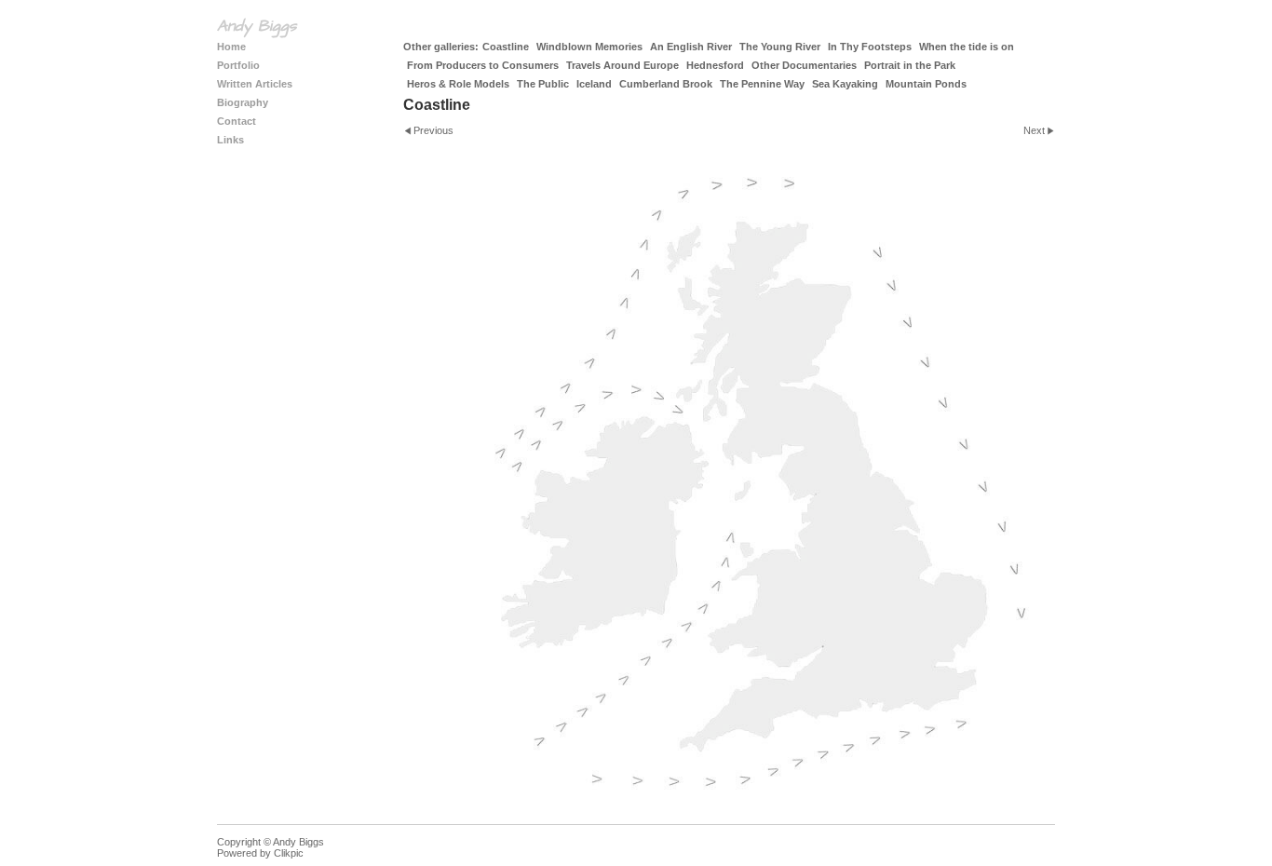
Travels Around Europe (622, 65)
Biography (242, 102)
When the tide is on (966, 46)
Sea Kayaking (845, 83)
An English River (691, 46)
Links (230, 139)
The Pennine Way (762, 83)
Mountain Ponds (926, 83)
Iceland (594, 83)
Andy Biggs (256, 26)
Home (231, 46)
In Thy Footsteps (870, 46)
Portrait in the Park (909, 65)
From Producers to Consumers (483, 65)
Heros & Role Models (458, 83)
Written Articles (254, 83)
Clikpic (289, 853)
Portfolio (238, 65)
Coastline (505, 46)
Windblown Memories (589, 46)
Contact (236, 121)
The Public (543, 83)
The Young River (779, 46)
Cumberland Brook (665, 83)
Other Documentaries (804, 65)
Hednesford (715, 65)
